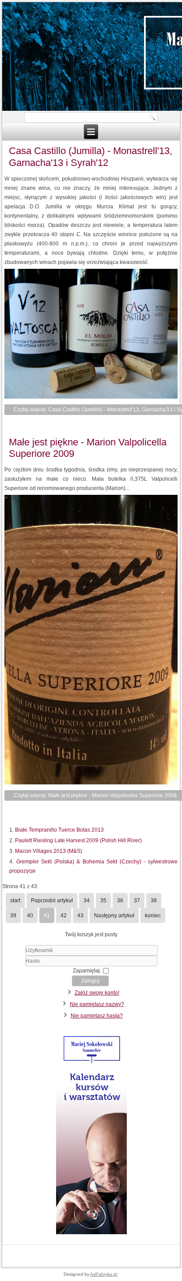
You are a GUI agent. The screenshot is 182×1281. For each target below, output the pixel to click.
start (15, 900)
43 (80, 915)
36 (120, 900)
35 (103, 900)
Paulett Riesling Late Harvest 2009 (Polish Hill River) (78, 840)
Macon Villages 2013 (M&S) (48, 851)
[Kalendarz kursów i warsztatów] (91, 1234)
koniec (153, 915)
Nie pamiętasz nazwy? (97, 1004)
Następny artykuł (114, 915)
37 (137, 900)
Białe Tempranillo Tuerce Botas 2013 (59, 830)
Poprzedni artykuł (52, 900)
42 (64, 915)
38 (154, 900)
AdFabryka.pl (103, 1274)
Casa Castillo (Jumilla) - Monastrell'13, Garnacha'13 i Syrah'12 (90, 156)
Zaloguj (90, 981)
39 (13, 915)
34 (86, 900)
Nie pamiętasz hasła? (97, 1016)
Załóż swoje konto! (97, 993)
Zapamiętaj (86, 971)
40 (30, 915)
